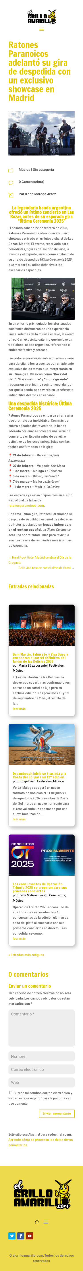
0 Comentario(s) (31, 182)
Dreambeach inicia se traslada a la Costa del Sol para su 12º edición (39, 775)
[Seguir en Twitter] (11, 1235)
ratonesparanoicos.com (26, 505)
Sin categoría (43, 170)
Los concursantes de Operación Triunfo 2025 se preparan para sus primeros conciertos (40, 887)
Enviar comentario (56, 1113)
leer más (19, 709)
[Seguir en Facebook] (20, 1235)
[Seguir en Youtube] (29, 1235)
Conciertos (57, 895)
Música (24, 170)
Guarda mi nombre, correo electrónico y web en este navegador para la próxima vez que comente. (40, 1098)
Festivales (56, 665)
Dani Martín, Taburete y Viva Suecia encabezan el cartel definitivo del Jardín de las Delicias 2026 (40, 658)
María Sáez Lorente (33, 665)
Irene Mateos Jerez (40, 194)
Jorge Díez (27, 781)
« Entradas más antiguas (26, 955)
